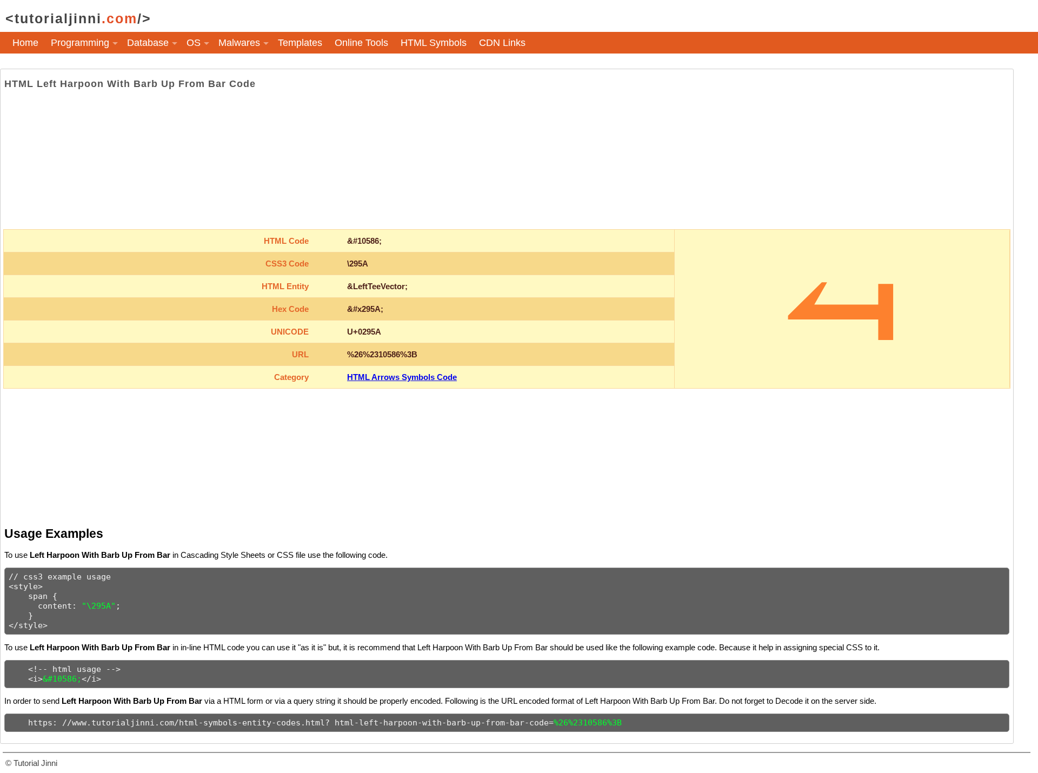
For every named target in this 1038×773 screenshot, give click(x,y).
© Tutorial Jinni (31, 763)
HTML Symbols (434, 42)
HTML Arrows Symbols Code (402, 377)
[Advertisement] (506, 159)
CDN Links (502, 42)
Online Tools (361, 42)
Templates (300, 42)
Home (25, 42)
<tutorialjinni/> (78, 18)
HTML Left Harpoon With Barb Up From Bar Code (130, 83)
